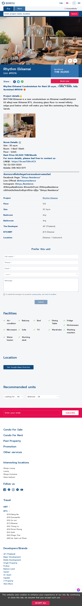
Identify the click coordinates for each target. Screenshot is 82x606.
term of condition (50, 294)
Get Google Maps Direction (18, 367)
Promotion (9, 446)
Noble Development (12, 560)
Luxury (6, 471)
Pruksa (6, 566)
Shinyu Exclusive (10, 474)
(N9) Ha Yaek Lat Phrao (17, 538)
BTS (5, 511)
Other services (12, 452)
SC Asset (7, 575)
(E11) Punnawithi (13, 517)
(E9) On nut (12, 520)
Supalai (6, 578)
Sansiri (6, 572)
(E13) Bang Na (13, 514)
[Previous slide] (70, 61)
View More (8, 584)
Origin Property (10, 563)
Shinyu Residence (31, 177)
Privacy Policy (67, 597)
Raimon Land (9, 569)
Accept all (40, 603)
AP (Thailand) (9, 554)
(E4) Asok (11, 532)
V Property (8, 581)
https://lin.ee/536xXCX (24, 161)
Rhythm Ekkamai (50, 198)
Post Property (12, 441)
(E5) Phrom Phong (14, 529)
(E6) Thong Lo (13, 526)
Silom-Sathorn (9, 477)
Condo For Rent (13, 435)
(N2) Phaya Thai (13, 535)
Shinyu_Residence (24, 183)
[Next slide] (75, 61)
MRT (6, 506)
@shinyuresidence (26, 180)
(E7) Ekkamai (12, 523)
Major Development (12, 557)
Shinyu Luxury (9, 468)
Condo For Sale (13, 429)
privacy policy (36, 294)
